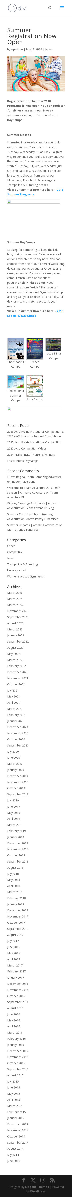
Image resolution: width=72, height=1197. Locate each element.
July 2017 (13, 941)
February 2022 (16, 666)
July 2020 (13, 751)
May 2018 (13, 880)
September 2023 (18, 617)
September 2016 (18, 1002)
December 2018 (17, 843)
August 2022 (15, 647)
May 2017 (13, 953)
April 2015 (13, 1100)
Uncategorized (16, 570)
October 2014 (16, 1136)
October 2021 (16, 684)
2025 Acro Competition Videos (27, 448)
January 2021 (15, 721)
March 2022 (15, 660)
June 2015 (13, 1087)
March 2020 (15, 764)
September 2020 (18, 745)
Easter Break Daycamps (22, 461)
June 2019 (13, 806)
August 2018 (15, 867)
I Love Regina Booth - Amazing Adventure (34, 477)
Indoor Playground (23, 481)
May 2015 (13, 1093)
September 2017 (18, 929)
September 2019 (18, 794)
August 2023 (15, 623)
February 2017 (16, 971)
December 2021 (17, 672)
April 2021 (13, 702)
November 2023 (17, 611)
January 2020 (15, 770)
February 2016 (16, 1038)
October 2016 (16, 996)
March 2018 (15, 892)
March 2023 (15, 629)
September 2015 (18, 1069)
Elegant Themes (37, 1187)
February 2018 (16, 898)
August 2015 (15, 1075)
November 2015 (17, 1057)
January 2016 (15, 1045)
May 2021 (13, 696)
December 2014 (17, 1124)
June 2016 (13, 1014)
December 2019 (17, 776)
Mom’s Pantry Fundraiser (41, 519)
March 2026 (15, 593)
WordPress (38, 1191)
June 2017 (13, 947)
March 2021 (15, 709)
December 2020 (17, 727)
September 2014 (18, 1142)
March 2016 (15, 1032)
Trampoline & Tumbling (22, 564)
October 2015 (16, 1063)
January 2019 (15, 837)
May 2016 (13, 1020)
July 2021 (13, 690)
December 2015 (17, 1051)
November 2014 (17, 1130)
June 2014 (13, 1161)
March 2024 (15, 605)
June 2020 (13, 757)
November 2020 (17, 733)
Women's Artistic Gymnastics (26, 576)
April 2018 (13, 886)
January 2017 (15, 977)
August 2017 (15, 935)
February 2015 (16, 1112)
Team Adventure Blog (39, 508)
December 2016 (17, 984)
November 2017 (17, 916)
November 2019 (17, 782)
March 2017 (15, 965)
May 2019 (13, 813)
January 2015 (15, 1118)
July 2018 (13, 874)
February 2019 (16, 831)
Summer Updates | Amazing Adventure (32, 525)
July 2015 (13, 1081)
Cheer (11, 546)
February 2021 (16, 715)
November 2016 (17, 990)
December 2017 (17, 910)
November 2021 (17, 678)
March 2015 (15, 1106)
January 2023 (15, 635)
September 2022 (18, 641)
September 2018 (18, 861)
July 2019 (13, 800)
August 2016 (15, 1008)
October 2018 (16, 855)
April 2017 (13, 959)
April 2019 (13, 818)
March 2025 (15, 599)
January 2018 (15, 904)
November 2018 (17, 849)
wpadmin (17, 49)
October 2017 (16, 922)
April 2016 (13, 1026)
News (49, 49)
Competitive (15, 552)
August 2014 (15, 1148)
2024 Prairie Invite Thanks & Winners (31, 454)
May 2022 (13, 654)
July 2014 (13, 1155)
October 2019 (16, 788)
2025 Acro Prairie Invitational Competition (34, 442)
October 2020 (16, 739)
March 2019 (15, 825)
